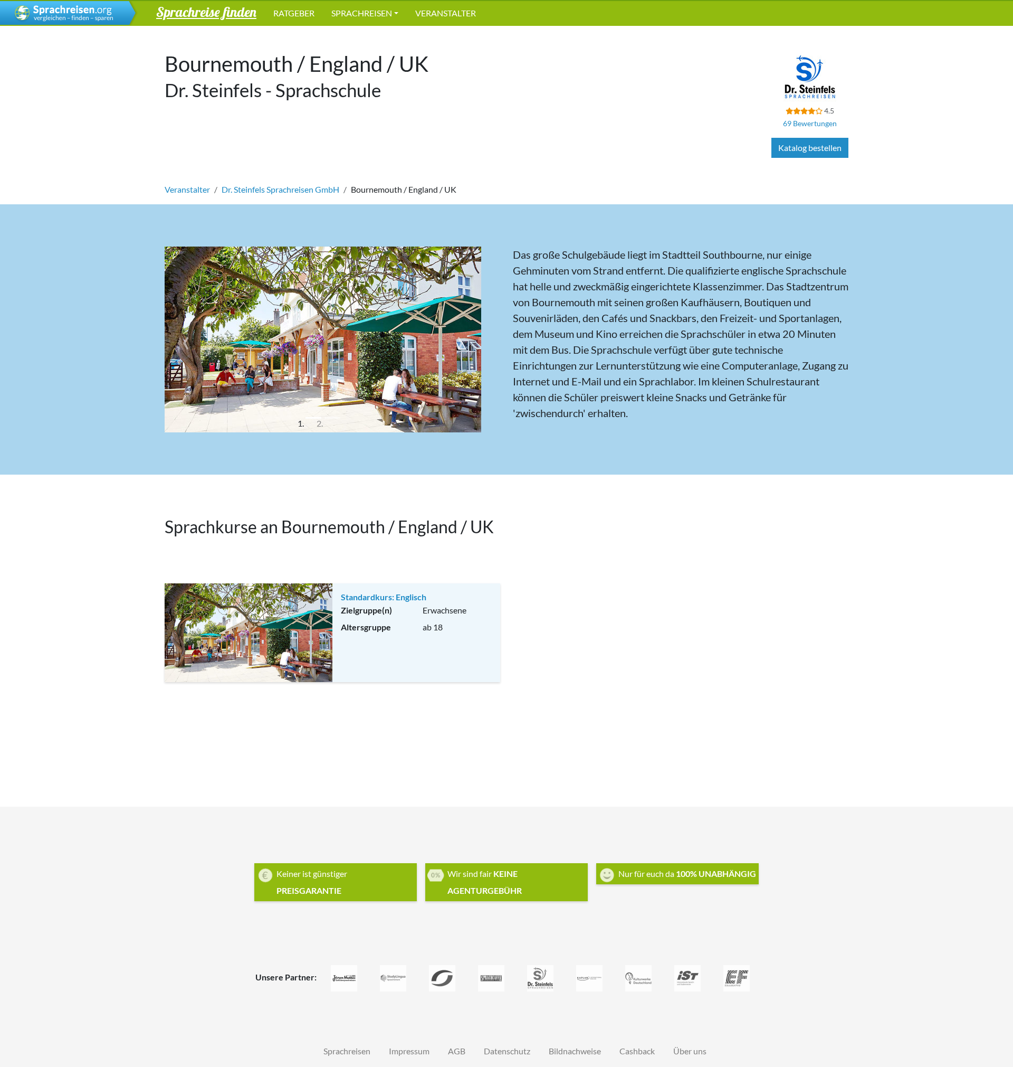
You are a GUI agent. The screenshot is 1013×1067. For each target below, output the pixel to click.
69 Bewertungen (810, 123)
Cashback (637, 1051)
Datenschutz (507, 1051)
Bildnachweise (575, 1051)
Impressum (409, 1051)
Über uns (689, 1051)
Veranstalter (445, 13)
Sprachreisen (361, 13)
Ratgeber (293, 13)
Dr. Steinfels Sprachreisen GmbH (280, 189)
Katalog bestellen (810, 148)
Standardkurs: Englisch (383, 597)
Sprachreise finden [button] (206, 11)
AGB (456, 1051)
